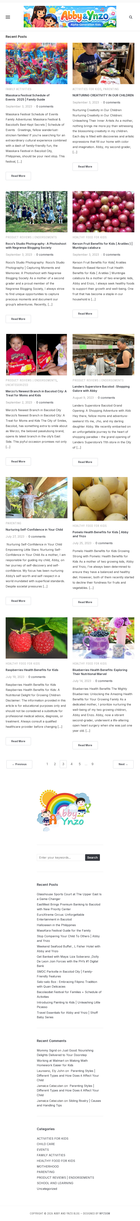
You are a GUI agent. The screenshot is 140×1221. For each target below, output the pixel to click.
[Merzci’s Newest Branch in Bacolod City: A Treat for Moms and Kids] (36, 336)
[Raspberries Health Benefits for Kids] (36, 619)
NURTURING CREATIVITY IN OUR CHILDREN (103, 95)
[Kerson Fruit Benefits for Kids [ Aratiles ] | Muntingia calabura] (103, 193)
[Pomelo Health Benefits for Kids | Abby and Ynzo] (100, 479)
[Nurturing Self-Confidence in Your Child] (36, 479)
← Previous (19, 764)
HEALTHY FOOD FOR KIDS (90, 237)
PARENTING (111, 89)
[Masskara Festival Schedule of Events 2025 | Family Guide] (36, 45)
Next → (123, 764)
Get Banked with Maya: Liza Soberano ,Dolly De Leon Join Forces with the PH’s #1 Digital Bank (68, 961)
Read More (18, 175)
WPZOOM (104, 1213)
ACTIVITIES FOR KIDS (87, 89)
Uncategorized (17, 385)
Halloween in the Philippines (56, 925)
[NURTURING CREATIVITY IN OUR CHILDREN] (103, 45)
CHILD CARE (46, 1144)
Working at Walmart (50, 1060)
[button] (8, 17)
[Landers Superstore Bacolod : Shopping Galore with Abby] (103, 336)
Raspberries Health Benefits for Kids (32, 670)
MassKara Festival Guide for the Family (64, 930)
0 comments (44, 106)
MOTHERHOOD (48, 1166)
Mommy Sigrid (47, 1050)
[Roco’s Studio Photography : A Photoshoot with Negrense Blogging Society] (36, 193)
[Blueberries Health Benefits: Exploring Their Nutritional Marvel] (103, 619)
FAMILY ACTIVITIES (19, 89)
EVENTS (43, 1149)
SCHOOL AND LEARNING (55, 1183)
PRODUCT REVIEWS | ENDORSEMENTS (31, 237)
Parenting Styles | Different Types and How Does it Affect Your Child (68, 1075)
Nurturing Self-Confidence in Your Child (34, 529)
